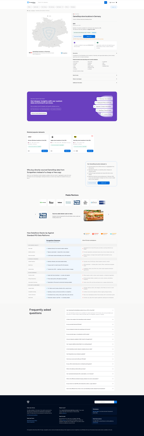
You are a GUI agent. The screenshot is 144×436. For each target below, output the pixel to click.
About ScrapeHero (30, 421)
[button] (35, 214)
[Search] (105, 2)
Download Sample (78, 36)
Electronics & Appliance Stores (86, 19)
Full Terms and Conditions (32, 415)
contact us (64, 413)
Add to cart (89, 36)
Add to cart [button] (44, 150)
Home (29, 10)
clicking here (95, 422)
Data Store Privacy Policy (32, 420)
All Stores (33, 10)
